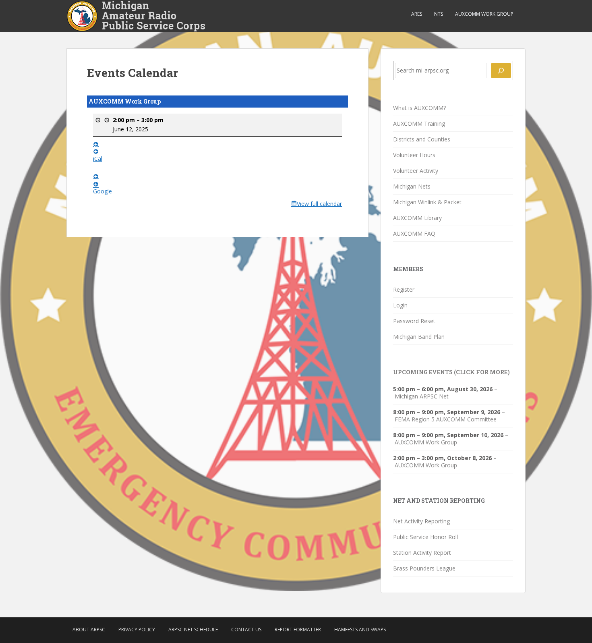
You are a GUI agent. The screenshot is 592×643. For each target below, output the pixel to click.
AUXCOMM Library (417, 218)
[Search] (501, 70)
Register (403, 289)
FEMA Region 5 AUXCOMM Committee (446, 419)
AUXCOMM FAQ (414, 233)
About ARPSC (88, 629)
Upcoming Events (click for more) (451, 372)
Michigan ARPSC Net (422, 396)
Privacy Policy (136, 629)
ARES (416, 13)
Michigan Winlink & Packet (427, 202)
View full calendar (319, 203)
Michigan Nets (412, 186)
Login (400, 305)
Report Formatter (298, 629)
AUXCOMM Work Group (484, 13)
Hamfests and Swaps (360, 629)
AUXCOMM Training (419, 123)
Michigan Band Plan (419, 336)
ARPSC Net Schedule (193, 629)
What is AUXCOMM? (419, 108)
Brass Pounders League (424, 568)
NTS (438, 13)
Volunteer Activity (415, 170)
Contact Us (246, 629)
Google (102, 191)
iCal (97, 158)
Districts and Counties (421, 139)
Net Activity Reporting (421, 521)
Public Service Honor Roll (425, 537)
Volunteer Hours (414, 155)
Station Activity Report (422, 552)
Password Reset (414, 321)
